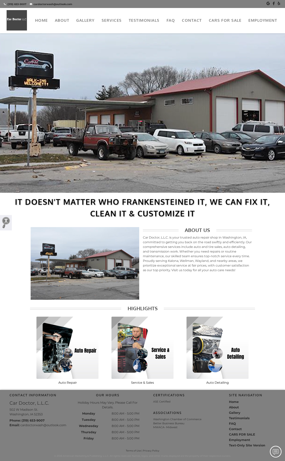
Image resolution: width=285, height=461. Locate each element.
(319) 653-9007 (16, 4)
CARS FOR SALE (225, 20)
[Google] (268, 3)
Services (112, 20)
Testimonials (144, 20)
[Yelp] (279, 3)
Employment (262, 20)
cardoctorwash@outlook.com (53, 4)
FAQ (171, 20)
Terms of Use (133, 450)
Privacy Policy (151, 450)
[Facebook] (274, 3)
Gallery (85, 20)
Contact (192, 20)
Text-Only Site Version (247, 445)
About (62, 20)
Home (41, 20)
